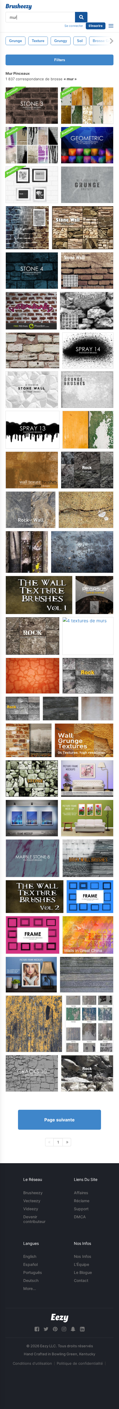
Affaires (81, 1192)
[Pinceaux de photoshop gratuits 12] (87, 350)
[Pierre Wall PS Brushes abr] (86, 311)
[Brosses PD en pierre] (87, 270)
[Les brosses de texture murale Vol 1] (39, 595)
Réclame (81, 1200)
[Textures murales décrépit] (89, 1023)
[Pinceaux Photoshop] (89, 896)
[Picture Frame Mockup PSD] (87, 778)
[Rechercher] (81, 17)
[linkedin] (82, 1329)
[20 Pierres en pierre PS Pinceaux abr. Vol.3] (32, 778)
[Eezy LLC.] (59, 1318)
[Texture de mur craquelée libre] (85, 509)
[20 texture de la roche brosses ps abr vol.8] (33, 636)
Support (81, 1208)
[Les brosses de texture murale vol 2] (35, 896)
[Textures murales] (32, 470)
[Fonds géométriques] (87, 145)
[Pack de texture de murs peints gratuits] (87, 430)
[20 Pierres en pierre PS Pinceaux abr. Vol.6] (82, 227)
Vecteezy (31, 1200)
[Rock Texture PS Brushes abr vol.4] (23, 708)
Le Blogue (83, 1272)
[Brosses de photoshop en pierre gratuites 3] (32, 105)
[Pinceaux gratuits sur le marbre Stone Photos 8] (33, 858)
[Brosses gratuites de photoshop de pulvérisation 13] (33, 430)
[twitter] (45, 1329)
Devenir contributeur (34, 1219)
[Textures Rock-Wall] (31, 509)
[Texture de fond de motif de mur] (31, 311)
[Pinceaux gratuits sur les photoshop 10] (32, 1073)
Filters (59, 60)
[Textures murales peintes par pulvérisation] (32, 145)
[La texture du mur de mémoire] (94, 595)
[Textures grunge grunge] (84, 740)
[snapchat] (73, 1329)
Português (32, 1272)
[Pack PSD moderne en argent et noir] (32, 184)
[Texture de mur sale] (78, 708)
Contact (81, 1280)
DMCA (80, 1216)
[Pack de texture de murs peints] (87, 105)
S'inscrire (96, 26)
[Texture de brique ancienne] (33, 350)
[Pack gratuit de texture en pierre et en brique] (29, 740)
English (29, 1256)
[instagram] (64, 1329)
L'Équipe (81, 1264)
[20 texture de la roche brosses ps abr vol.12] (87, 470)
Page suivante (59, 1119)
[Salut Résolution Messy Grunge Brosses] (87, 389)
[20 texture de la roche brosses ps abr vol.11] (87, 1073)
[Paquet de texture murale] (27, 552)
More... (29, 1288)
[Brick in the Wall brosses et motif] (27, 227)
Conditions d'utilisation (32, 1363)
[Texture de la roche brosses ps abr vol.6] (87, 676)
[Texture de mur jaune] (34, 1023)
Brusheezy (33, 1192)
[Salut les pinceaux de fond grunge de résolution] (87, 184)
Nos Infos (82, 1256)
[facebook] (37, 1329)
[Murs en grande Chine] (87, 935)
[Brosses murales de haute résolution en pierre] (32, 389)
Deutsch (30, 1280)
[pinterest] (55, 1329)
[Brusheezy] (19, 7)
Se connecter (73, 26)
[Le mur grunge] (82, 552)
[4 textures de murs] (87, 636)
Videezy (30, 1208)
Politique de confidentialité (80, 1363)
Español (30, 1264)
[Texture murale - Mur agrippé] (33, 676)
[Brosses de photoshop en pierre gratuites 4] (32, 270)
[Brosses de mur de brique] (87, 858)
